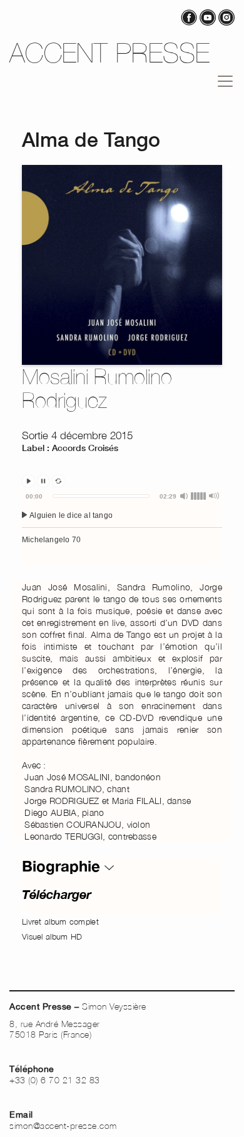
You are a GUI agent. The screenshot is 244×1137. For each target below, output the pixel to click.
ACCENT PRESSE (109, 52)
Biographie (63, 866)
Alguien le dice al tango (70, 515)
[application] (122, 528)
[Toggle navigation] (225, 81)
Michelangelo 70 (51, 539)
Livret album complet (60, 921)
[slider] (101, 496)
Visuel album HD (52, 936)
